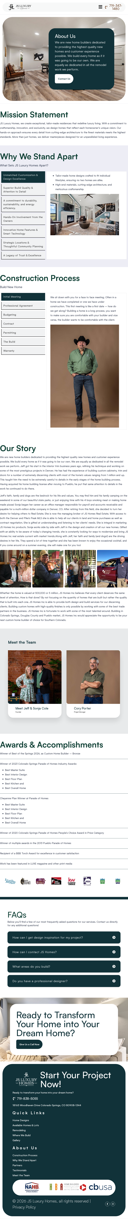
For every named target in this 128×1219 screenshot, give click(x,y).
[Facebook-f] (107, 1204)
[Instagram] (113, 1204)
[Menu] (100, 7)
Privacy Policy (24, 1206)
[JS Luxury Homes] (20, 7)
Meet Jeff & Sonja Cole (32, 708)
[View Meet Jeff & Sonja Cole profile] (35, 705)
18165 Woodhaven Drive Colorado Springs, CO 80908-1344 (46, 1105)
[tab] (23, 177)
